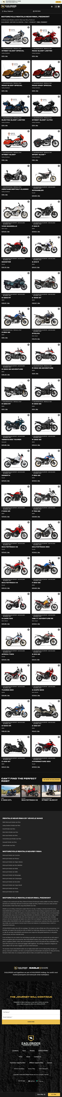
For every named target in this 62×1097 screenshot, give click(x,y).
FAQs (20, 1057)
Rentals (32, 1051)
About (28, 1057)
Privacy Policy (31, 1068)
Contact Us (37, 1057)
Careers (49, 1063)
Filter (54, 1094)
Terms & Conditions (19, 1068)
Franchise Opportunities (17, 1063)
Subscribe (31, 1022)
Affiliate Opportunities (36, 1063)
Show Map (40, 1094)
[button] (15, 42)
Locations (15, 1051)
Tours (24, 1051)
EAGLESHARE (43, 1051)
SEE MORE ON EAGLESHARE (51, 779)
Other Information (43, 1068)
